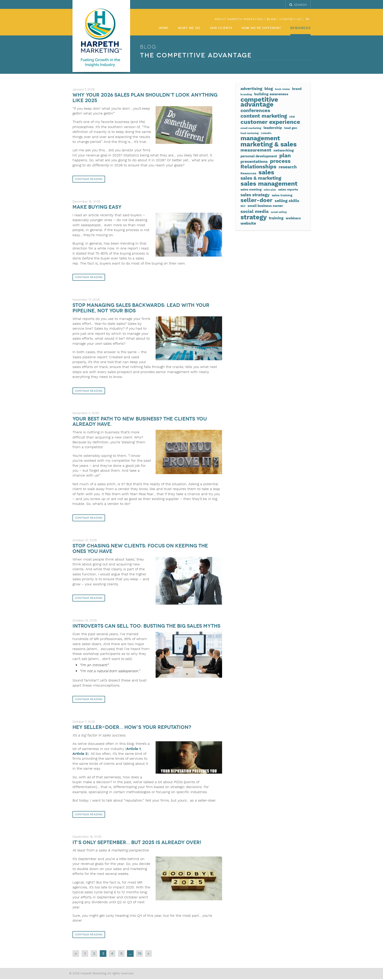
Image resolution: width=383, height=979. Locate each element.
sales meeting (251, 189)
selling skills (287, 201)
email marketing (250, 128)
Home (164, 28)
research (288, 167)
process (280, 161)
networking (284, 150)
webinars (293, 218)
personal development (258, 156)
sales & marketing (260, 178)
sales (266, 172)
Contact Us (290, 19)
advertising (251, 88)
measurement (255, 150)
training (276, 218)
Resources (300, 28)
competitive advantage (259, 102)
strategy (253, 217)
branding (246, 94)
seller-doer (256, 200)
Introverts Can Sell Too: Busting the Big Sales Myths (146, 626)
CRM (292, 116)
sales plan (270, 189)
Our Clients (221, 28)
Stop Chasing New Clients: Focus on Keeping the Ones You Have (140, 548)
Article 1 (133, 749)
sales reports (288, 189)
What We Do (189, 28)
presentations (254, 161)
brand (296, 89)
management (260, 138)
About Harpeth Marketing (239, 19)
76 (139, 953)
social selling (279, 212)
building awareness (271, 94)
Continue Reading (89, 179)
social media (254, 211)
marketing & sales (268, 144)
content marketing (263, 116)
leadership (273, 128)
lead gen (290, 128)
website (248, 223)
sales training (282, 195)
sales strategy (255, 195)
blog (268, 88)
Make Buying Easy (96, 207)
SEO (242, 206)
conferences (255, 110)
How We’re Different (261, 28)
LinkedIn (266, 133)
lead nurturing (249, 133)
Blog (271, 19)
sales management (268, 183)
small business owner (265, 206)
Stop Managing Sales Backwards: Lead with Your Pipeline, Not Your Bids (140, 308)
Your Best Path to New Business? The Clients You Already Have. (139, 421)
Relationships (258, 166)
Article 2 (80, 753)
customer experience (270, 121)
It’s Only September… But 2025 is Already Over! (136, 842)
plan (285, 155)
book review (282, 89)
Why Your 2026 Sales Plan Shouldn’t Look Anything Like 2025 (144, 97)
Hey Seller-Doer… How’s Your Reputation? (131, 727)
